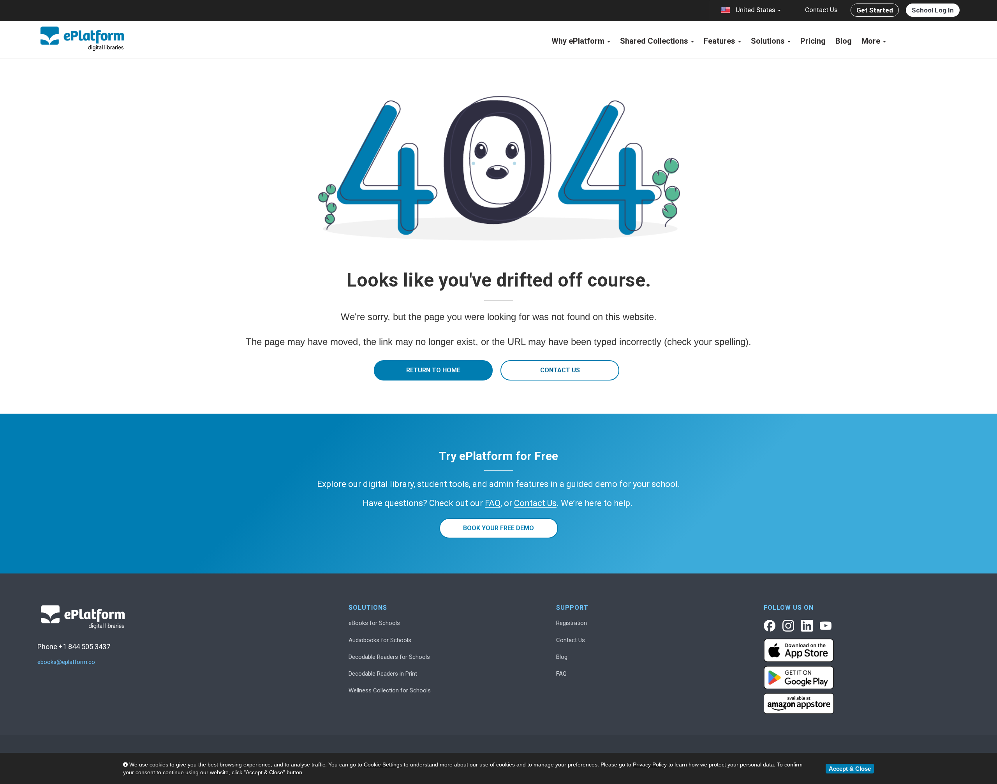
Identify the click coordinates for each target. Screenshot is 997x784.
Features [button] (720, 41)
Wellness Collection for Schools (390, 690)
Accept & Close (850, 768)
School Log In (933, 10)
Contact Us (821, 10)
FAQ (561, 674)
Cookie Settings (383, 764)
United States (755, 10)
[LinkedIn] (807, 626)
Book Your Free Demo (498, 528)
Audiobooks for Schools (380, 640)
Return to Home (433, 370)
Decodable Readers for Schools (389, 657)
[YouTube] (825, 626)
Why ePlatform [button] (578, 41)
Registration (571, 623)
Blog (843, 41)
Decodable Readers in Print (383, 674)
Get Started (874, 10)
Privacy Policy (650, 764)
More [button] (871, 41)
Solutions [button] (769, 41)
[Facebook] (769, 626)
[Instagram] (788, 626)
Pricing (813, 41)
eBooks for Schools (374, 623)
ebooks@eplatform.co (66, 662)
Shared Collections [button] (655, 41)
